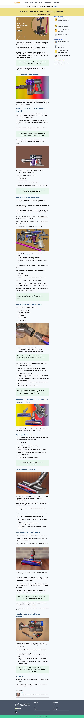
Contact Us (56, 2)
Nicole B (35, 14)
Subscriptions (48, 2)
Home (26, 2)
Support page (26, 254)
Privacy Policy (55, 707)
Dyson (26, 70)
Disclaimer (55, 709)
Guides (31, 2)
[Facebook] (16, 712)
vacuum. (34, 604)
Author (17, 690)
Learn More (55, 6)
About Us (35, 704)
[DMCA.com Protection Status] (23, 708)
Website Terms (55, 704)
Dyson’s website (43, 216)
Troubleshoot (38, 2)
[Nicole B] (18, 695)
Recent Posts (21, 690)
